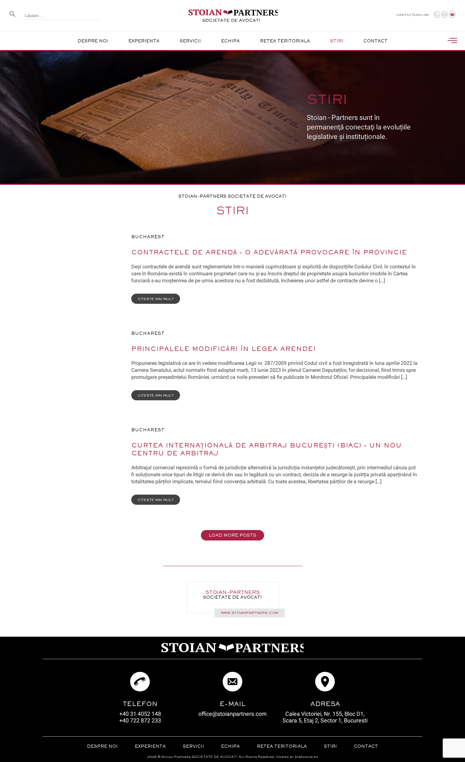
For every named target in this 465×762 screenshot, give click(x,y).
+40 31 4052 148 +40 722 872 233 (140, 717)
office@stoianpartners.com (232, 713)
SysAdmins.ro (306, 757)
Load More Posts (232, 536)
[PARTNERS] (232, 20)
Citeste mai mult (156, 299)
